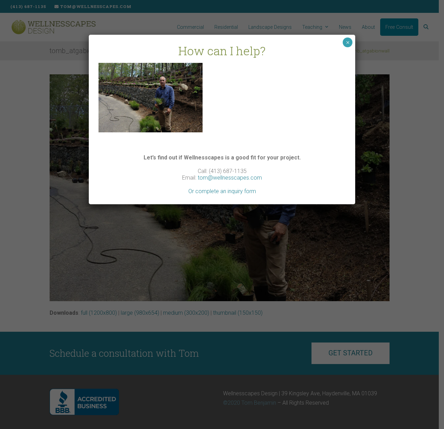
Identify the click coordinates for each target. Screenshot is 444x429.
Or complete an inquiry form (222, 191)
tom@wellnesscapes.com (230, 177)
